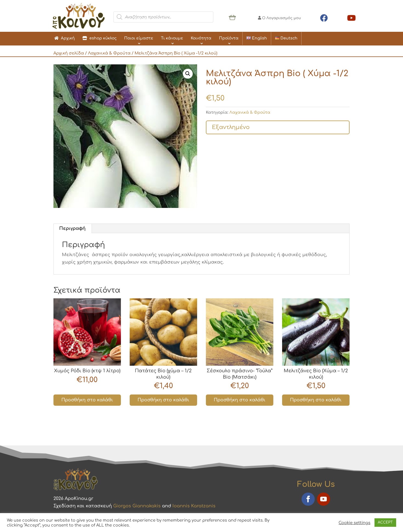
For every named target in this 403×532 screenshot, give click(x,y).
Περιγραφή (72, 228)
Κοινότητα (201, 38)
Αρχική (67, 38)
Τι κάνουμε (172, 38)
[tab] (72, 228)
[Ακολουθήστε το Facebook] (308, 499)
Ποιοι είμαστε (138, 38)
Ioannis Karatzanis (193, 506)
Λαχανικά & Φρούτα (109, 53)
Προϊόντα (229, 38)
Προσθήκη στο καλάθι (87, 399)
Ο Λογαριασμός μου (281, 18)
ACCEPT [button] (385, 522)
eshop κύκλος (102, 38)
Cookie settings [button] (354, 522)
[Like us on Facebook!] (324, 17)
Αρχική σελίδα (68, 53)
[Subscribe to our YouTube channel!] (351, 17)
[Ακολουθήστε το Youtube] (323, 499)
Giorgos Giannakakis (137, 506)
